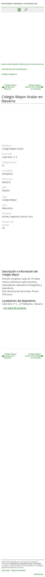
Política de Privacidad (18, 570)
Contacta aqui (38, 574)
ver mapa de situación (15, 308)
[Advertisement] (22, 36)
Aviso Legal (6, 570)
